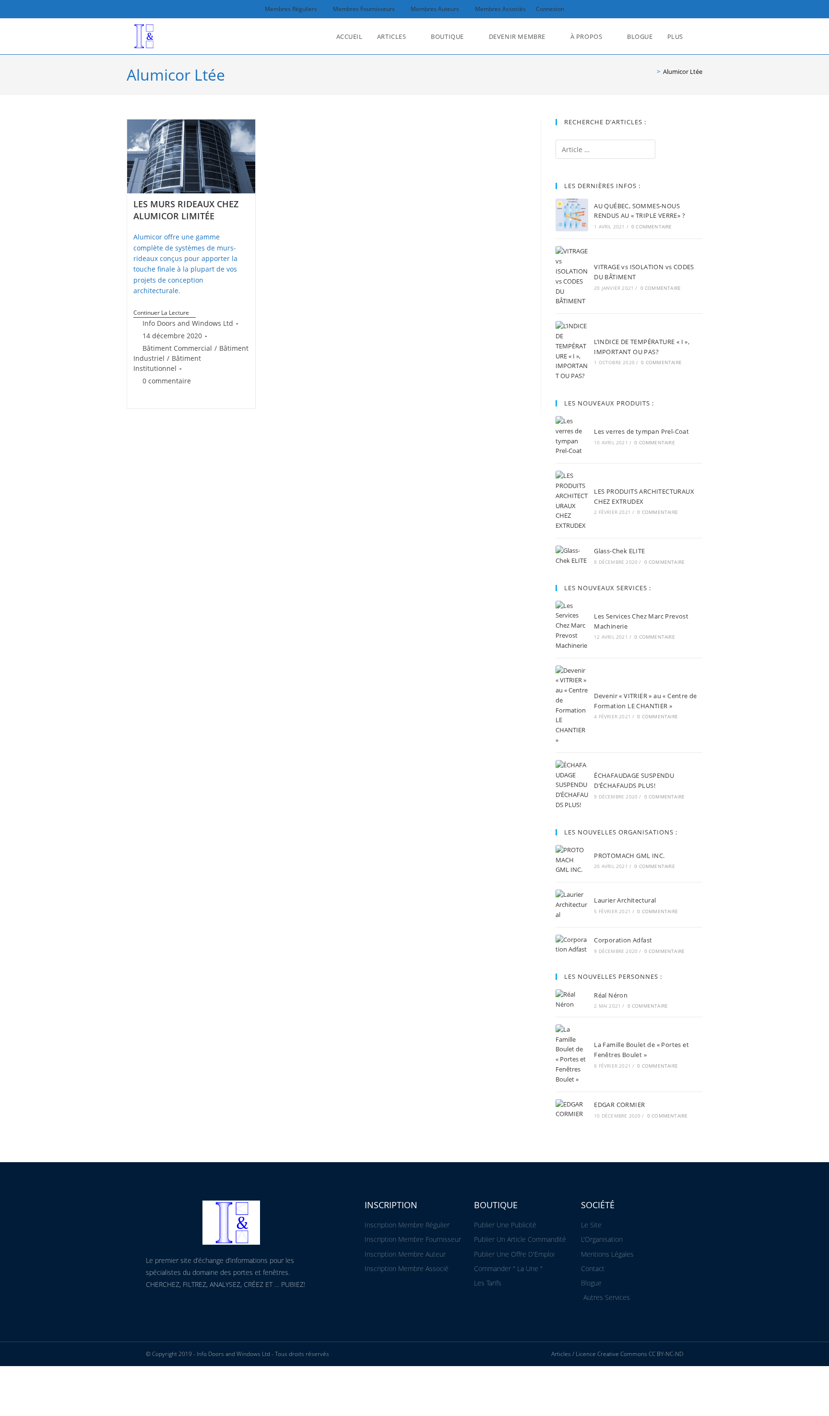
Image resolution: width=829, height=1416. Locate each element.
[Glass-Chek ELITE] (572, 556)
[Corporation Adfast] (572, 945)
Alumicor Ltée (682, 71)
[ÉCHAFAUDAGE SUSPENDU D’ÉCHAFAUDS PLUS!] (572, 785)
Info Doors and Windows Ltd (187, 323)
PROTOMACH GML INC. (629, 855)
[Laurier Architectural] (572, 904)
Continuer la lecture (164, 313)
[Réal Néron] (572, 999)
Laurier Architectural (625, 900)
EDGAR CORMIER (619, 1104)
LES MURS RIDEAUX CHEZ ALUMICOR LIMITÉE (185, 210)
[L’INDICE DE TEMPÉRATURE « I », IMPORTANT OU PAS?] (572, 351)
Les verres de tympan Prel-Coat (641, 431)
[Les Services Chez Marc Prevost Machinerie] (572, 626)
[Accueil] (651, 71)
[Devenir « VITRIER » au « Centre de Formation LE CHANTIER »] (572, 705)
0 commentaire (166, 380)
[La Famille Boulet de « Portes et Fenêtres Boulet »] (572, 1054)
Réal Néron (611, 995)
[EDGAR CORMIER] (572, 1109)
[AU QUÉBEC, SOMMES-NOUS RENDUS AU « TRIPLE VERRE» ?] (572, 215)
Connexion (550, 9)
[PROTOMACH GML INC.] (572, 860)
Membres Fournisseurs (364, 9)
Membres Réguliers (291, 9)
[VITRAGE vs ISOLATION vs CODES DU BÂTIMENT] (572, 276)
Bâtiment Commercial (177, 348)
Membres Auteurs (435, 9)
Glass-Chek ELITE (619, 551)
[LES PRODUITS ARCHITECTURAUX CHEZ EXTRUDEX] (572, 501)
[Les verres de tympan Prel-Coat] (572, 436)
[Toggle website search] (700, 36)
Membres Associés (500, 9)
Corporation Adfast (623, 940)
